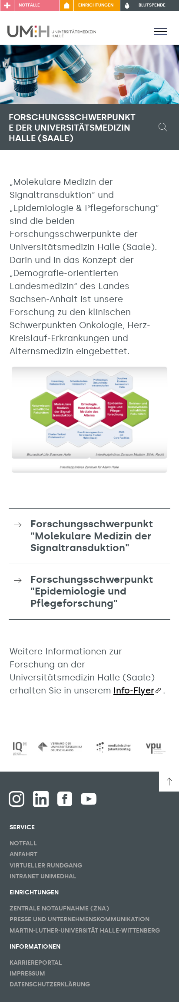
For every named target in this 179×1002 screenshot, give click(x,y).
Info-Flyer (133, 690)
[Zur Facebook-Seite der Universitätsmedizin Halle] (64, 799)
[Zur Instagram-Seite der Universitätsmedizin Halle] (16, 799)
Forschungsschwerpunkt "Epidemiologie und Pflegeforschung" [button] (91, 591)
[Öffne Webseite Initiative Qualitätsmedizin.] (19, 749)
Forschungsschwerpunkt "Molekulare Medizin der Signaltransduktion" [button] (91, 536)
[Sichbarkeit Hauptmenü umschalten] (160, 31)
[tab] (89, 536)
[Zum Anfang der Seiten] (169, 781)
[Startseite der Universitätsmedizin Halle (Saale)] (51, 31)
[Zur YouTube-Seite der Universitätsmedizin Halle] (88, 799)
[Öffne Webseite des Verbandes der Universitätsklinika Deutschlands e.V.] (60, 746)
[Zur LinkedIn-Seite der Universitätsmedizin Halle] (41, 799)
